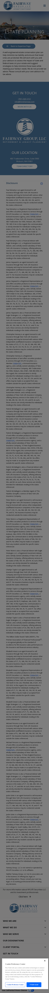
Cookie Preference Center (15, 984)
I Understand (34, 984)
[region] (25, 973)
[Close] (44, 960)
